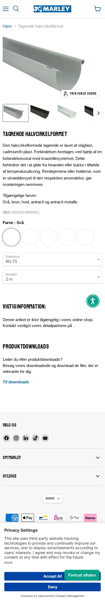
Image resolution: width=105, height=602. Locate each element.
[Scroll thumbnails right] (97, 113)
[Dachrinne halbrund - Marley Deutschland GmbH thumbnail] (15, 113)
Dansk (50, 498)
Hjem (7, 26)
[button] (93, 301)
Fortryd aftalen (82, 575)
